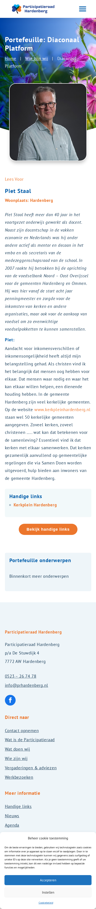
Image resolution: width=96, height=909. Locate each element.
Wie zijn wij (36, 58)
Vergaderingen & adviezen (31, 767)
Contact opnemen (22, 730)
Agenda (12, 825)
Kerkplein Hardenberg (35, 504)
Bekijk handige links (48, 529)
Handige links (18, 806)
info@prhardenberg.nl (26, 685)
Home (10, 58)
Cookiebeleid (46, 902)
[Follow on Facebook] (10, 700)
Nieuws (12, 815)
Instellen (48, 892)
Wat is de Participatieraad (30, 739)
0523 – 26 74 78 (20, 676)
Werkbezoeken (19, 777)
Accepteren (48, 880)
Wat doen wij (17, 749)
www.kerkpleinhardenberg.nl (62, 409)
